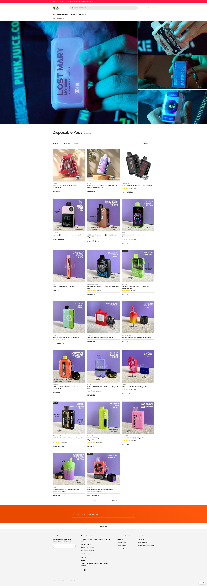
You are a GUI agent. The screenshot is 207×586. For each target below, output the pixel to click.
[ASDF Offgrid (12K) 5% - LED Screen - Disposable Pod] (69, 418)
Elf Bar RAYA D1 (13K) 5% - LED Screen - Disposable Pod (103, 388)
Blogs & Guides (142, 542)
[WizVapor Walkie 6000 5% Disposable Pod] (103, 317)
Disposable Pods (62, 14)
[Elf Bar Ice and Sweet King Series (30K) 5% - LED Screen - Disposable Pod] (103, 165)
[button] (153, 7)
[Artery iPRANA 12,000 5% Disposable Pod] (69, 469)
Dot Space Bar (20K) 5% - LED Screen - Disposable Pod (103, 287)
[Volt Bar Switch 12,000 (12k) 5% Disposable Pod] (138, 317)
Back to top (103, 526)
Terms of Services (122, 549)
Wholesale (141, 549)
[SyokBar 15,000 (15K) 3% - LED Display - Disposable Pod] (69, 165)
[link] (93, 501)
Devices (81, 14)
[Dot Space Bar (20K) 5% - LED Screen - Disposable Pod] (103, 266)
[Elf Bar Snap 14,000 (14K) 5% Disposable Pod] (69, 317)
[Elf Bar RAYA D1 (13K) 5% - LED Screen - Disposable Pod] (103, 366)
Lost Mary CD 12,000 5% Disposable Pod (100, 489)
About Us (120, 539)
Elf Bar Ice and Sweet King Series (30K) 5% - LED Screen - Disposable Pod (102, 187)
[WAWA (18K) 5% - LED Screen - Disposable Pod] (138, 165)
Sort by (65, 143)
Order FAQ (141, 539)
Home (54, 18)
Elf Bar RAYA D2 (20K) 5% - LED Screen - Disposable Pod (134, 236)
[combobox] (103, 8)
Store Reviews (121, 542)
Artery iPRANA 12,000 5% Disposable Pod (66, 489)
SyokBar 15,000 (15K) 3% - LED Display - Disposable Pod (65, 187)
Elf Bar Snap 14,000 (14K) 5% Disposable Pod (66, 337)
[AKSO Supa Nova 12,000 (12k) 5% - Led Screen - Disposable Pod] (103, 215)
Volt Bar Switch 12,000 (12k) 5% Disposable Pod (137, 337)
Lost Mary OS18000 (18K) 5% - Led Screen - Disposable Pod (136, 287)
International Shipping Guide (146, 545)
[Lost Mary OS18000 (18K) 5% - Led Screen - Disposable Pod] (138, 266)
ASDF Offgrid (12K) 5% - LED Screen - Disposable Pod (68, 439)
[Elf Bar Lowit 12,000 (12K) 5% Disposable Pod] (138, 366)
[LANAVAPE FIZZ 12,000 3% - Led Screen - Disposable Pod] (103, 418)
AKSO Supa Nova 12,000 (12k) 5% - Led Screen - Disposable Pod (102, 236)
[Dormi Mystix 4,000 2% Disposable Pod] (69, 266)
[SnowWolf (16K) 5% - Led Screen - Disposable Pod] (69, 215)
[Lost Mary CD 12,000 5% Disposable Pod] (103, 469)
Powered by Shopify (71, 580)
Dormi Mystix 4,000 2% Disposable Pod (65, 286)
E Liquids (72, 14)
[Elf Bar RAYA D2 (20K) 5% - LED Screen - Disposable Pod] (138, 215)
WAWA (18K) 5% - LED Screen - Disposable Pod (137, 186)
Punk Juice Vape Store (61, 580)
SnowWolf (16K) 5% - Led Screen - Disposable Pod (68, 235)
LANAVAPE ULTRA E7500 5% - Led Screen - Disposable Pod (66, 388)
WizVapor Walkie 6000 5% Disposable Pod (100, 337)
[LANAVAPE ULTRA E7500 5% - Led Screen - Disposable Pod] (69, 366)
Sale (54, 14)
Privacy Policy (121, 545)
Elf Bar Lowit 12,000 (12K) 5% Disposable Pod (136, 387)
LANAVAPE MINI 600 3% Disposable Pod (134, 438)
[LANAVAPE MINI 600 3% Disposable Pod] (138, 418)
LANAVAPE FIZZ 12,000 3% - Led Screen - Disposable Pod (100, 439)
